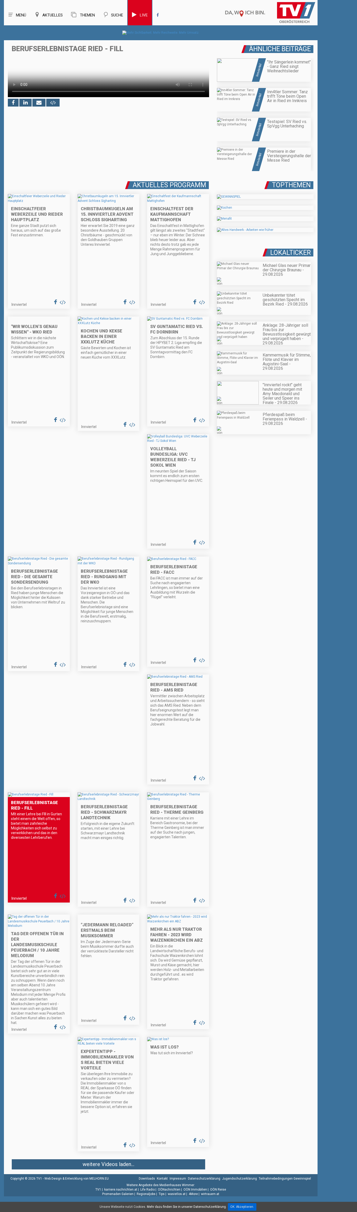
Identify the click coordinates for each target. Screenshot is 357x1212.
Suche (117, 15)
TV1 (98, 1189)
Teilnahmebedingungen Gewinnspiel (285, 1178)
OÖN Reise (218, 1189)
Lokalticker (290, 252)
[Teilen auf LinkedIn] (25, 103)
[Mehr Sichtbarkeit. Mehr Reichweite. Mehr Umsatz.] (160, 32)
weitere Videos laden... (108, 1164)
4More (193, 1194)
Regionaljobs (146, 1194)
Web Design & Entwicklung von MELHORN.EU (76, 1178)
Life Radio (147, 1189)
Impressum (178, 1178)
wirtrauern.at (210, 1194)
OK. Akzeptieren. (242, 1207)
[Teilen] (38, 103)
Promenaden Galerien (118, 1194)
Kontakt (162, 1178)
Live (144, 15)
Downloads (147, 1178)
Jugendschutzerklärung (239, 1178)
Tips (162, 1194)
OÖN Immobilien (195, 1189)
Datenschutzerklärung (204, 1178)
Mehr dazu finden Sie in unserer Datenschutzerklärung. (187, 1207)
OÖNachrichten (169, 1189)
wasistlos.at (177, 1194)
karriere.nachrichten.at (120, 1189)
